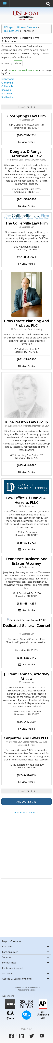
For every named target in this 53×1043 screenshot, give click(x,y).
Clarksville (7, 82)
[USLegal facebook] (11, 1036)
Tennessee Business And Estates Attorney (26, 561)
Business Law (11, 30)
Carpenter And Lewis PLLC (26, 738)
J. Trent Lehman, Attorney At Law (26, 676)
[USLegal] (26, 11)
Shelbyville (7, 97)
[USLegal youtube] (42, 1036)
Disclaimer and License (27, 990)
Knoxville (6, 89)
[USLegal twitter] (31, 1036)
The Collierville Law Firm (26, 223)
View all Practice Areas (26, 812)
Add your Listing (26, 801)
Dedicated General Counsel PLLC (26, 628)
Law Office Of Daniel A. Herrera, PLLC (26, 500)
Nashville (6, 93)
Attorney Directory (27, 27)
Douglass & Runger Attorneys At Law (26, 153)
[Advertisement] (26, 847)
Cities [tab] (18, 63)
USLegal (8, 27)
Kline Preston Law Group (26, 422)
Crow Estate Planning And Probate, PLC (26, 323)
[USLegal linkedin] (21, 1036)
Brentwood (7, 79)
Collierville (7, 86)
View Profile (28, 142)
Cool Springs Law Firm (26, 116)
